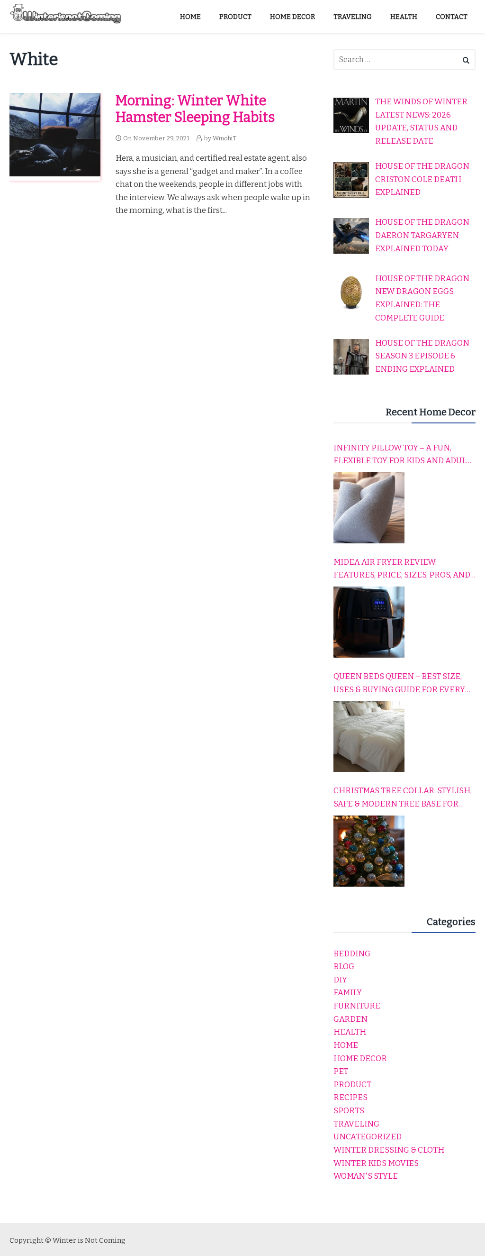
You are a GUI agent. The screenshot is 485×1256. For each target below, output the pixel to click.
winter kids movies (376, 1163)
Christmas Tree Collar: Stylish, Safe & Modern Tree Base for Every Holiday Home (402, 798)
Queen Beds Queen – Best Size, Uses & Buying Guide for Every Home (399, 683)
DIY (340, 980)
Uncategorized (367, 1137)
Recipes (350, 1097)
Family (347, 993)
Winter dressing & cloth (388, 1150)
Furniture (356, 1006)
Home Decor (360, 1058)
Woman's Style (365, 1176)
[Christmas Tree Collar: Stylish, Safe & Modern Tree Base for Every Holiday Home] (368, 851)
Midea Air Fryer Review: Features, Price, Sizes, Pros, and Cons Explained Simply (401, 569)
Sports (348, 1111)
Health (349, 1032)
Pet (340, 1071)
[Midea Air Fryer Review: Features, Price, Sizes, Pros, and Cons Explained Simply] (368, 622)
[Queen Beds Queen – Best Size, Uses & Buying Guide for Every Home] (368, 736)
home (345, 1045)
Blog (343, 967)
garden (350, 1019)
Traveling (356, 1124)
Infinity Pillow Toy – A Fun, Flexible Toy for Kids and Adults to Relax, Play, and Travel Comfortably (404, 455)
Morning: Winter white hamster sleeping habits (195, 109)
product (352, 1085)
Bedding (351, 954)
